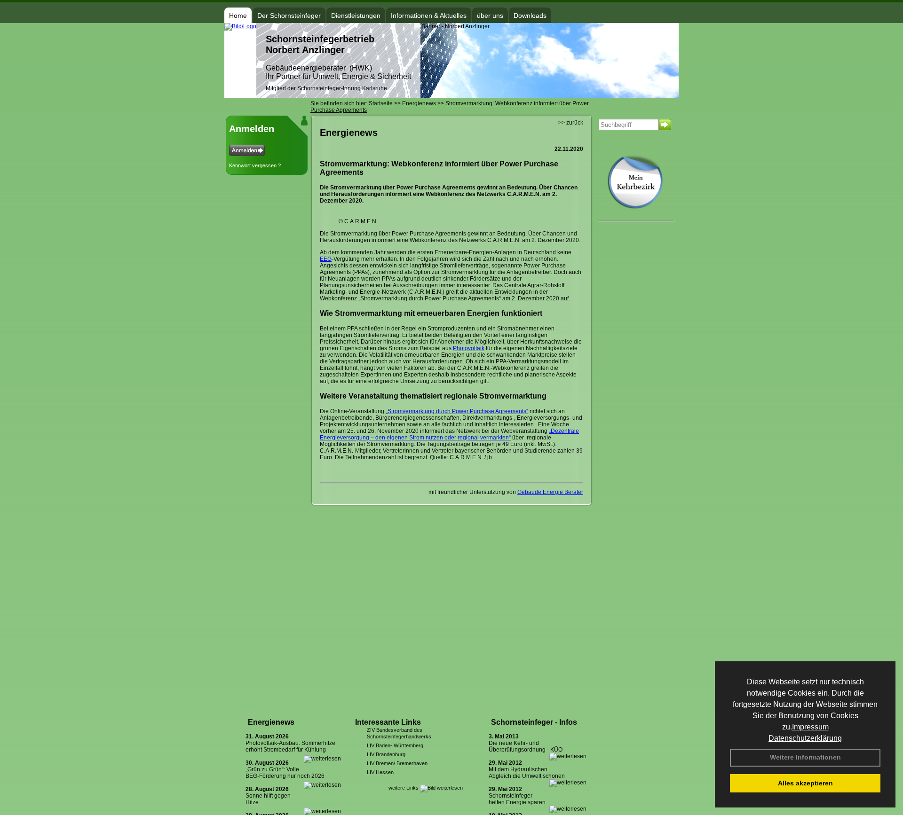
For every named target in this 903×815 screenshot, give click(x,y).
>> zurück (570, 122)
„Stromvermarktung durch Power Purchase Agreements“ (457, 411)
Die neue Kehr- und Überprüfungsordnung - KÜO (525, 746)
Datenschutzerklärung (805, 738)
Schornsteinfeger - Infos (534, 722)
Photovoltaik (468, 348)
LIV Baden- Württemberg (395, 745)
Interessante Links (388, 722)
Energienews (271, 722)
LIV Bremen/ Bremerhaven (397, 763)
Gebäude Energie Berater (550, 492)
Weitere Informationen (805, 757)
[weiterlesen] (322, 758)
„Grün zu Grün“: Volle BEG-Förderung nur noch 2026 (285, 772)
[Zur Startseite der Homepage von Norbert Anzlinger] (240, 26)
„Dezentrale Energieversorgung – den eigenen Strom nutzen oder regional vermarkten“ (449, 434)
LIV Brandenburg (386, 754)
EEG (326, 259)
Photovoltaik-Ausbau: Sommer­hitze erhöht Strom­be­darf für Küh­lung (290, 746)
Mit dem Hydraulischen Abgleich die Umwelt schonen (527, 772)
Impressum (810, 727)
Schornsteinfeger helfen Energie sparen (517, 799)
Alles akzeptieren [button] (805, 783)
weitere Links (404, 788)
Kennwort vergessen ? (255, 165)
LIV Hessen (380, 772)
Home (238, 15)
